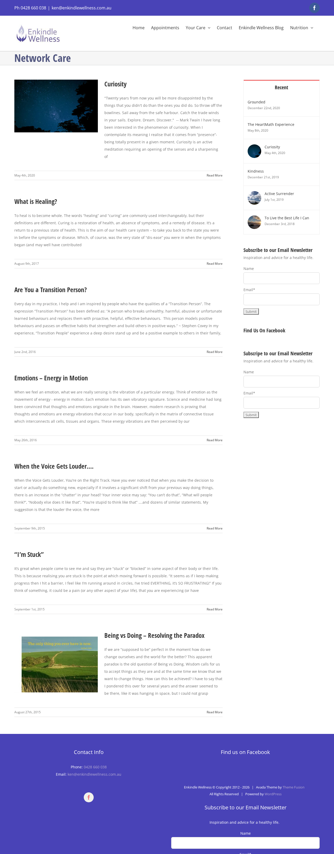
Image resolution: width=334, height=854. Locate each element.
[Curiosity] (254, 147)
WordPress (273, 794)
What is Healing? (35, 201)
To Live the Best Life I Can (287, 217)
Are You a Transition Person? (50, 289)
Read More (215, 175)
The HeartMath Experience (271, 124)
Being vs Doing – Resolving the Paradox (154, 635)
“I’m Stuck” (29, 554)
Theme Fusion (294, 787)
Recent (281, 87)
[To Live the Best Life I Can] (254, 218)
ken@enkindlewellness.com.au (81, 8)
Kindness (256, 171)
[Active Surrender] (254, 194)
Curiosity (115, 83)
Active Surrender (279, 193)
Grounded (256, 101)
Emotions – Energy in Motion (51, 377)
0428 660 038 (95, 766)
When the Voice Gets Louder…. (54, 466)
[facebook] (89, 797)
